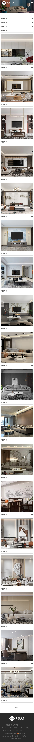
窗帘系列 (4, 22)
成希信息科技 (25, 736)
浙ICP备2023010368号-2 (9, 733)
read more (17, 707)
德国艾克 (20, 739)
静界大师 (4, 26)
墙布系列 (4, 18)
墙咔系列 (4, 30)
